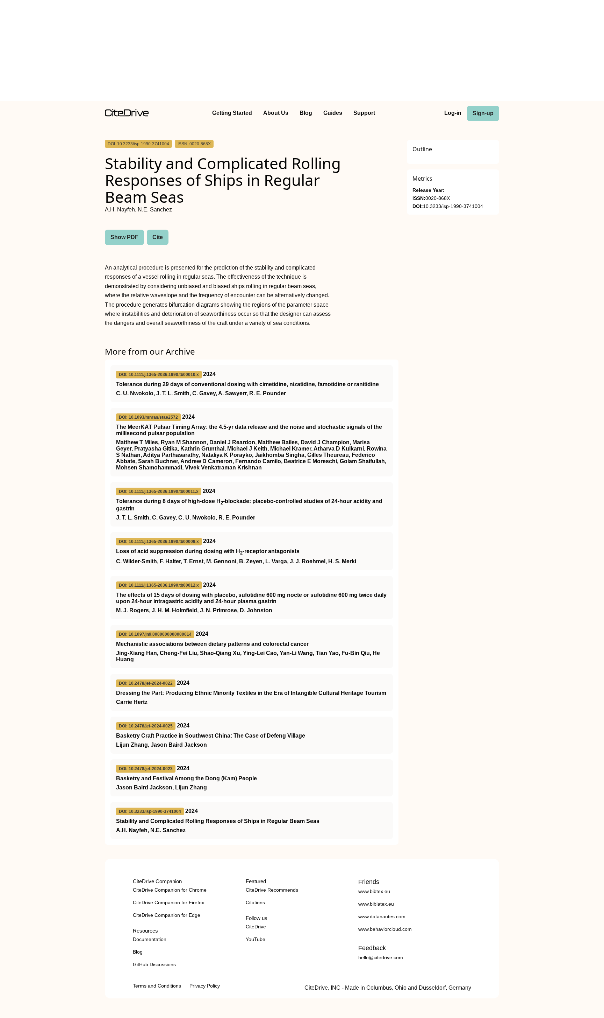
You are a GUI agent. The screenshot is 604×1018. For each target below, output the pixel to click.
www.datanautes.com (381, 916)
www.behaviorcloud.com (385, 929)
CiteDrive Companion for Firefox (168, 902)
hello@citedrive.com (380, 957)
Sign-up (483, 113)
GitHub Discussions (154, 964)
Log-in (452, 113)
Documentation (149, 939)
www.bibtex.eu (374, 891)
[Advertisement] (302, 52)
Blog (306, 113)
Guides (332, 113)
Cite (157, 237)
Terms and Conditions (157, 986)
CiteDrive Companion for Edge (166, 915)
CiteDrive (256, 926)
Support (364, 113)
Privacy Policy (204, 986)
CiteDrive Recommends (272, 890)
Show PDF (124, 237)
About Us (275, 113)
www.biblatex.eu (376, 904)
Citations (255, 902)
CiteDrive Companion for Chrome (170, 890)
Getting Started (232, 113)
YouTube (255, 939)
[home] (127, 115)
